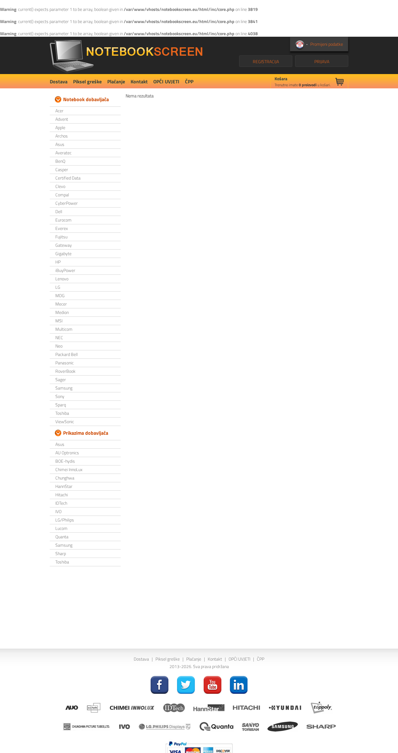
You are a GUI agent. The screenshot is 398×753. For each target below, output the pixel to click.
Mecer (61, 304)
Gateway (63, 245)
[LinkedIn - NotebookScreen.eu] (239, 684)
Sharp (60, 553)
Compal (62, 194)
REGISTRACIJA (266, 61)
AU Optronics (67, 452)
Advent (61, 119)
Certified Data (68, 178)
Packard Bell (66, 354)
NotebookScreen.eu (126, 55)
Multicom (63, 329)
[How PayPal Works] (199, 749)
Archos (61, 136)
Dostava (58, 81)
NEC (59, 337)
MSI (58, 320)
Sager (60, 379)
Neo (58, 346)
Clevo (60, 186)
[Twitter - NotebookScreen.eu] (186, 684)
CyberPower (66, 203)
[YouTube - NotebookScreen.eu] (212, 684)
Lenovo (61, 278)
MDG (60, 295)
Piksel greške (87, 81)
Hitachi (61, 494)
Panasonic (64, 362)
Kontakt (139, 81)
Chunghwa (64, 478)
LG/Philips (64, 520)
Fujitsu (61, 236)
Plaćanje (116, 81)
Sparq (60, 404)
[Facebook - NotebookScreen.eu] (159, 684)
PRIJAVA (321, 61)
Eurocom (63, 220)
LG (57, 287)
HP (58, 262)
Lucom (61, 528)
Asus (59, 144)
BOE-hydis (65, 461)
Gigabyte (63, 253)
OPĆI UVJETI (166, 81)
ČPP (189, 81)
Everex (61, 228)
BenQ (60, 161)
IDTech (61, 503)
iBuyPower (65, 270)
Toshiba (62, 413)
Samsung (63, 388)
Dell (58, 211)
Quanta (61, 536)
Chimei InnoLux (68, 469)
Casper (61, 169)
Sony (59, 396)
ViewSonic (64, 421)
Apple (60, 127)
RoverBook (65, 371)
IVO (58, 511)
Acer (59, 110)
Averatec (63, 152)
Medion (62, 312)
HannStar (63, 486)
